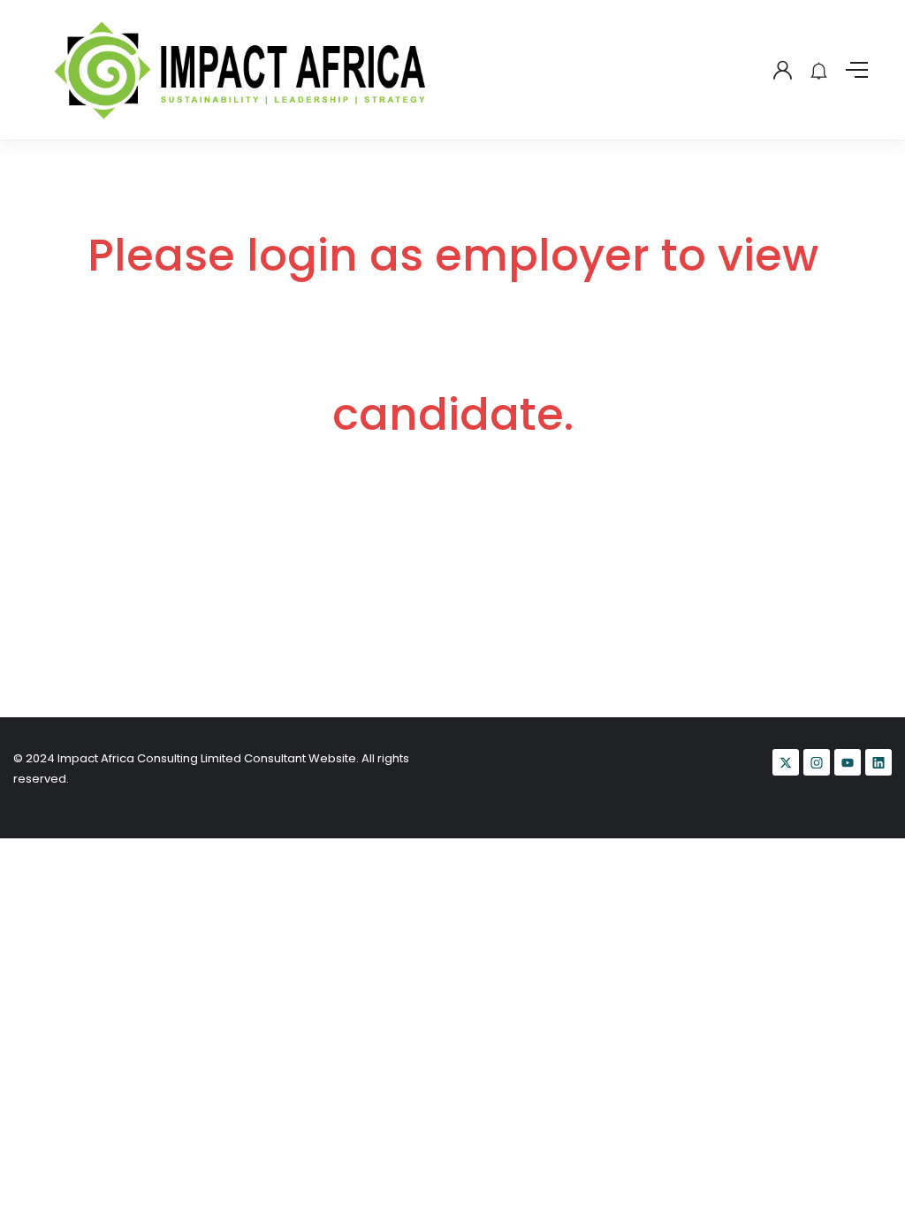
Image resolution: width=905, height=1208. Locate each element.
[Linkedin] (878, 762)
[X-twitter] (785, 762)
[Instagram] (816, 762)
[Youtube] (847, 762)
